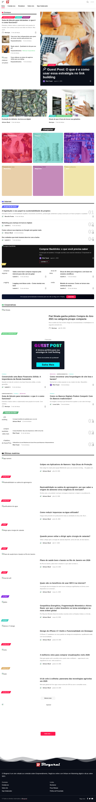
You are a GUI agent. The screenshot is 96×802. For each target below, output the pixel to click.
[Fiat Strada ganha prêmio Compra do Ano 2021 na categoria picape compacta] (24, 322)
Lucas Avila (56, 404)
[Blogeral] (14, 2)
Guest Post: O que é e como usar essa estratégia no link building (66, 73)
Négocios (26, 17)
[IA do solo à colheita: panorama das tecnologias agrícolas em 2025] (19, 683)
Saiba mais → (48, 733)
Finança (18, 17)
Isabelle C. (8, 225)
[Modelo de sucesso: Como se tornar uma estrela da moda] (54, 286)
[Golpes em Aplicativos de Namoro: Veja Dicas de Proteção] (19, 467)
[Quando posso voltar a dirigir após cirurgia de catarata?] (19, 539)
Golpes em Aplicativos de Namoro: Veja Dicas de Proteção (66, 464)
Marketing (7, 168)
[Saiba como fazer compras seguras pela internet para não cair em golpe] (6, 274)
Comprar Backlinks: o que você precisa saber (63, 249)
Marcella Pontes (9, 216)
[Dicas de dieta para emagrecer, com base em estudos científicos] (54, 274)
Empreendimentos (8, 17)
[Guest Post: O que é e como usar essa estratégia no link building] (67, 39)
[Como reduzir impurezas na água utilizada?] (19, 515)
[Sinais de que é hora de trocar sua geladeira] (71, 103)
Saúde (4, 524)
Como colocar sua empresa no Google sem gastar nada (21, 230)
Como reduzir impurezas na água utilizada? (59, 512)
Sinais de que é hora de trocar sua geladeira (64, 119)
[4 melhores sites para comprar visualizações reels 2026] (19, 659)
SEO (45, 64)
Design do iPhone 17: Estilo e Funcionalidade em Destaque (66, 631)
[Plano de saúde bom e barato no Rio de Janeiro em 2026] (19, 563)
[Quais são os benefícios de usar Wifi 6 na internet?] (19, 587)
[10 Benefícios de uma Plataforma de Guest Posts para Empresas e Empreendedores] (6, 444)
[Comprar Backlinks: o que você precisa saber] (19, 255)
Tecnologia (6, 476)
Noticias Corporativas (28, 50)
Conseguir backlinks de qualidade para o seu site (25, 419)
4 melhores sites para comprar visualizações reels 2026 (65, 655)
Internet (68, 136)
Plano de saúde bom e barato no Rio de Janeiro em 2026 (65, 560)
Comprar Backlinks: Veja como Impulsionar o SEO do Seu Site (28, 430)
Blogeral (24, 798)
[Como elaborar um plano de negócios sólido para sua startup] (5, 60)
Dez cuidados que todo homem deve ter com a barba (20, 237)
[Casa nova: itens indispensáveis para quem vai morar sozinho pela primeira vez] (5, 39)
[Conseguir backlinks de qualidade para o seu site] (6, 420)
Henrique (7, 32)
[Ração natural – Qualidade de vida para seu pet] (5, 49)
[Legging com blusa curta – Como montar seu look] (6, 286)
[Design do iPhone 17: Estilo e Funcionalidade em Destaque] (19, 635)
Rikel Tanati (49, 81)
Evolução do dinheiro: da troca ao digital (16, 119)
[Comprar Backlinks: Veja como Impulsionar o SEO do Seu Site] (6, 432)
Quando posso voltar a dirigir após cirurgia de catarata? (65, 536)
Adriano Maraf (6, 122)
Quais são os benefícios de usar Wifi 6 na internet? (63, 583)
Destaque (52, 64)
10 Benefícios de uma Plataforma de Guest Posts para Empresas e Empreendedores (33, 442)
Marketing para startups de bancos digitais (17, 223)
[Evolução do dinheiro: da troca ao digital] (24, 103)
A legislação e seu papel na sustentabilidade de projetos (26, 211)
